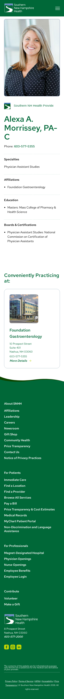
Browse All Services (17, 497)
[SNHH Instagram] (12, 647)
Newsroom (11, 428)
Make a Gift (12, 604)
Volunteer (11, 598)
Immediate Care (15, 480)
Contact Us (11, 452)
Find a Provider (14, 491)
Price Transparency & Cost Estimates (29, 509)
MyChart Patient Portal (20, 521)
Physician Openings (17, 559)
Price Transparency (17, 446)
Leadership (12, 416)
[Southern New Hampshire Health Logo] (21, 623)
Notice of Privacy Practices (22, 458)
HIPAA (38, 681)
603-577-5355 (24, 146)
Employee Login (15, 576)
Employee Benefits (17, 571)
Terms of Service (26, 681)
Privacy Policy (11, 681)
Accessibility (47, 681)
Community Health (17, 440)
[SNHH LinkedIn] (19, 647)
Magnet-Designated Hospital (24, 553)
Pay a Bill (10, 503)
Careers (9, 422)
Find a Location (14, 486)
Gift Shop (10, 434)
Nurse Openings (15, 565)
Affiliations (11, 411)
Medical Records (15, 515)
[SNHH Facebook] (6, 647)
